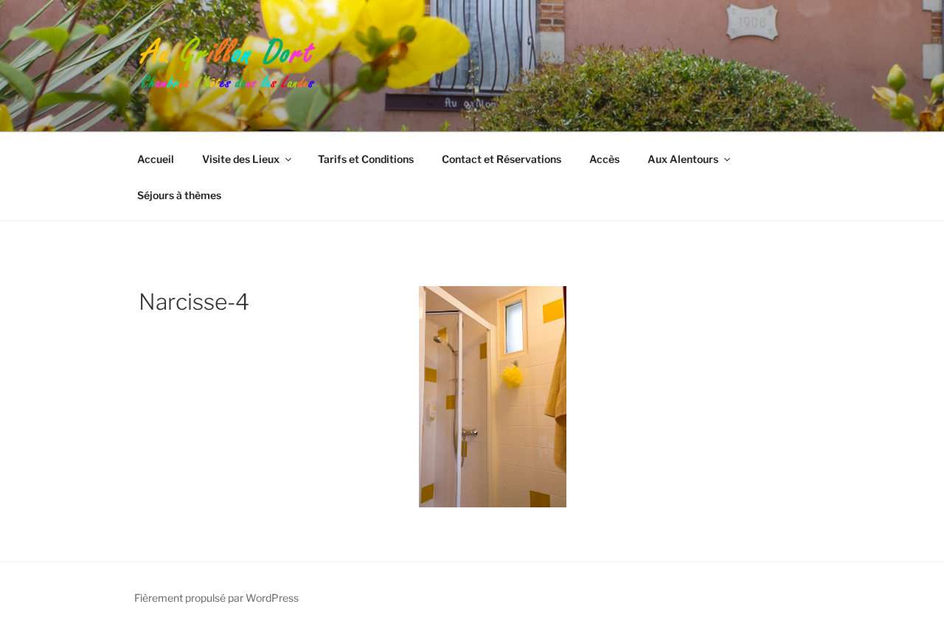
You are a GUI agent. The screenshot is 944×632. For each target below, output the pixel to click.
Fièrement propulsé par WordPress (216, 597)
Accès (604, 159)
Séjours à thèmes (179, 195)
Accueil (155, 159)
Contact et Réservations (501, 159)
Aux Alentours (683, 159)
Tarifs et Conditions (366, 159)
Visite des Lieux (241, 159)
